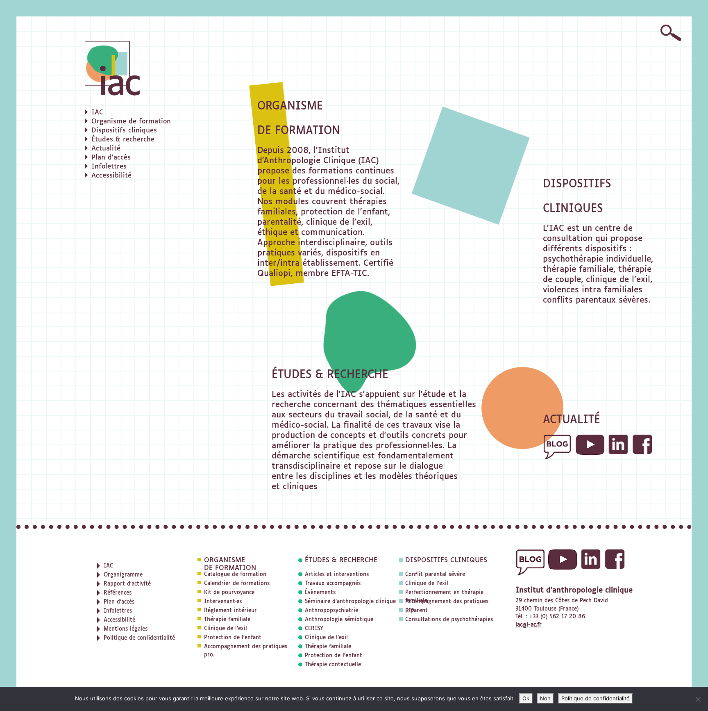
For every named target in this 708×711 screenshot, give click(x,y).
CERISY (314, 628)
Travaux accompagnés (333, 583)
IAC (97, 112)
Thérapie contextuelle (333, 665)
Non (545, 698)
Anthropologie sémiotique (339, 619)
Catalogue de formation (235, 574)
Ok (525, 698)
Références (118, 593)
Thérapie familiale (227, 619)
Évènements (320, 592)
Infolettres (109, 167)
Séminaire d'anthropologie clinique (350, 601)
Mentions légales (126, 629)
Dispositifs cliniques (124, 131)
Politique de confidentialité (139, 638)
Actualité (105, 149)
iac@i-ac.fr (528, 625)
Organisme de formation (131, 121)
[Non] (698, 699)
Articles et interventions (337, 574)
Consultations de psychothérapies (449, 619)
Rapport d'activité (127, 584)
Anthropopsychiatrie (331, 610)
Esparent (416, 610)
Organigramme (123, 575)
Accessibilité (111, 176)
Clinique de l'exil (225, 628)
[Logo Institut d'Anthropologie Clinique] (155, 68)
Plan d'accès (111, 158)
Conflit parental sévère (435, 574)
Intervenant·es (223, 601)
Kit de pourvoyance (229, 592)
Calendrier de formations (237, 583)
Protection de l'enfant (232, 637)
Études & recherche (122, 140)
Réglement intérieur (230, 610)
